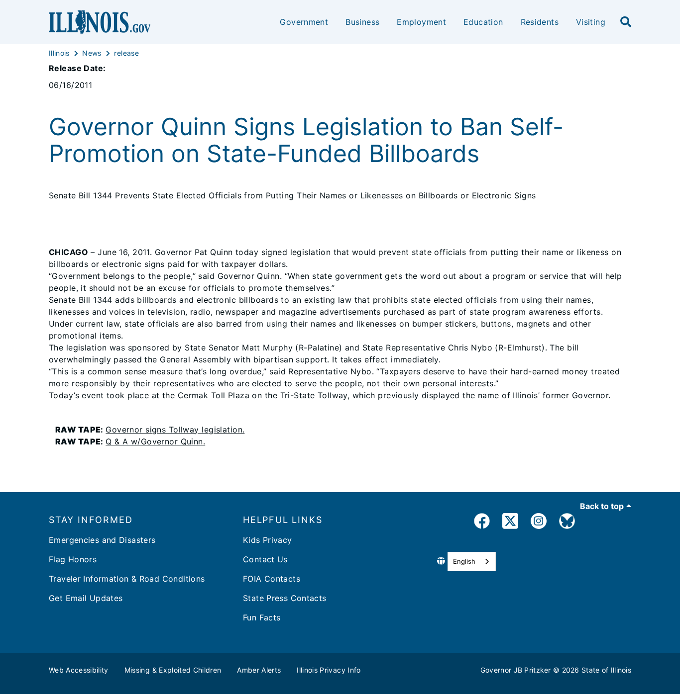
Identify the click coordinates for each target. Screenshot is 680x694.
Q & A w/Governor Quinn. (155, 441)
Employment (421, 22)
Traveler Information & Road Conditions (127, 579)
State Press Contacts (285, 598)
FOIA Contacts (271, 579)
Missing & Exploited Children (173, 670)
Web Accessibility (79, 670)
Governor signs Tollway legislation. (175, 429)
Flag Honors (73, 559)
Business (362, 22)
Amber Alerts (259, 670)
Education (483, 22)
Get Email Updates (85, 598)
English (464, 561)
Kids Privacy (267, 540)
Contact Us (265, 559)
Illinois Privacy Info (328, 670)
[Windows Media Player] (52, 429)
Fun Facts (261, 617)
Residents (540, 22)
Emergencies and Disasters (102, 540)
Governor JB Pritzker (515, 670)
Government (304, 22)
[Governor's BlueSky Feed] (567, 522)
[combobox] (472, 561)
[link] (482, 522)
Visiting (590, 22)
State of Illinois (606, 670)
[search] (625, 22)
